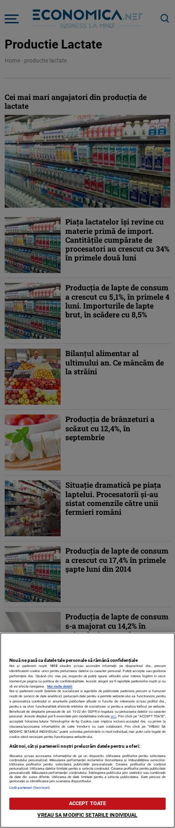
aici (113, 716)
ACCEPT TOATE (87, 803)
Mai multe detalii (59, 686)
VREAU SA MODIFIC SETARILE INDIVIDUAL (87, 815)
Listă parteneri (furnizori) (29, 788)
